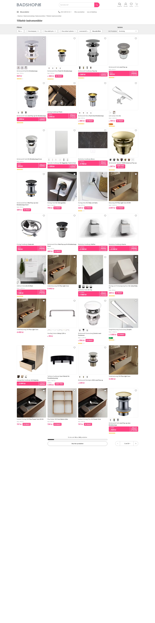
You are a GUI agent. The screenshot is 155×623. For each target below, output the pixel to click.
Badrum (20, 16)
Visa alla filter (96, 31)
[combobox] (127, 443)
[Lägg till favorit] (44, 38)
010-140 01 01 (65, 12)
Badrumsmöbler (40, 16)
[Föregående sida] (117, 443)
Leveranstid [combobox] (83, 31)
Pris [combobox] (19, 31)
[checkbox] (33, 31)
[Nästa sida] (136, 443)
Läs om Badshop (92, 12)
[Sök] (97, 5)
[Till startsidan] (29, 4)
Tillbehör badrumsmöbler (53, 16)
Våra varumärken (79, 12)
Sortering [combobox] (122, 31)
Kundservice (119, 6)
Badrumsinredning (29, 16)
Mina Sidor (126, 6)
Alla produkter (24, 12)
